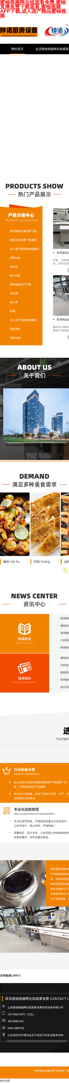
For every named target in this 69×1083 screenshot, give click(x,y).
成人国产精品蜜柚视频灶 (24, 248)
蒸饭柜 (14, 266)
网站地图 (5, 1080)
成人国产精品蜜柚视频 (23, 319)
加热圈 (14, 293)
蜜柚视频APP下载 (20, 284)
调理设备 (15, 257)
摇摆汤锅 (15, 337)
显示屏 (14, 302)
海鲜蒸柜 (15, 328)
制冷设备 (15, 275)
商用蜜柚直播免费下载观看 (25, 231)
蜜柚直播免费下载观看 (23, 239)
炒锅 (12, 311)
